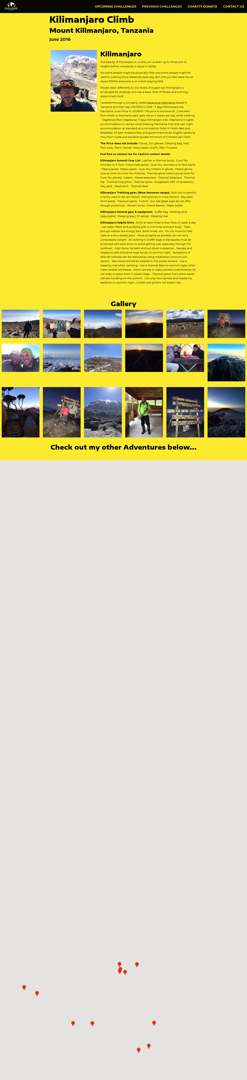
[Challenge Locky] (11, 6)
